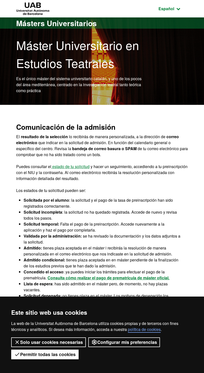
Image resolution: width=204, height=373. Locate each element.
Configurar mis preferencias (127, 342)
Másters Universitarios (56, 23)
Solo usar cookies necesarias (51, 342)
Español (173, 8)
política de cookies (144, 329)
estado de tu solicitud (70, 166)
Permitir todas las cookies (48, 354)
